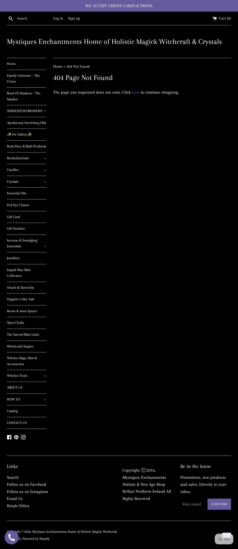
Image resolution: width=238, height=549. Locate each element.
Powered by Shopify (36, 538)
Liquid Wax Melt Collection (18, 273)
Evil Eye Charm (18, 205)
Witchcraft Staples (20, 346)
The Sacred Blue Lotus (23, 334)
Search (13, 477)
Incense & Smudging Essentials (26, 243)
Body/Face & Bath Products (26, 146)
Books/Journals (26, 158)
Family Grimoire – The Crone (23, 78)
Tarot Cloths (15, 323)
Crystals (26, 181)
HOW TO (26, 399)
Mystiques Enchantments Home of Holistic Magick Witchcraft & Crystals (114, 41)
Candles (26, 170)
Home (11, 64)
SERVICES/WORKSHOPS (26, 111)
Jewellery (13, 258)
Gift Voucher (16, 228)
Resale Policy (18, 505)
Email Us (15, 498)
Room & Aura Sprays (22, 311)
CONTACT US (17, 423)
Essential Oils (16, 193)
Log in (58, 18)
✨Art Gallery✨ (19, 134)
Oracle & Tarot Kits (20, 287)
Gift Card (13, 217)
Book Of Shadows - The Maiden (23, 96)
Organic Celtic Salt (20, 299)
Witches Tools (26, 376)
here (136, 92)
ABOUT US (15, 387)
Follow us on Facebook (26, 484)
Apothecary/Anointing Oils (26, 123)
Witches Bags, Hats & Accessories (22, 361)
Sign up (74, 18)
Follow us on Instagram (27, 491)
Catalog (12, 411)
